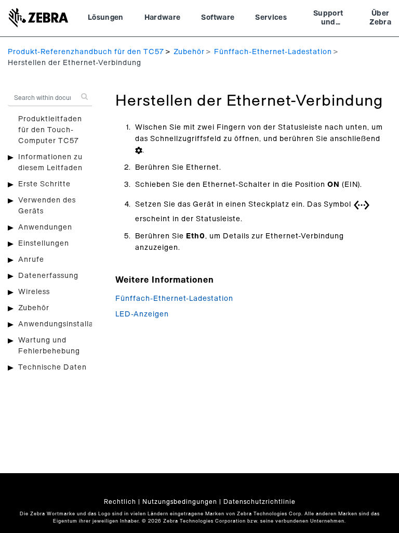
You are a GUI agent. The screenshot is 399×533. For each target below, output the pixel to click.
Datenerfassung (48, 276)
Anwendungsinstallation (63, 324)
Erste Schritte (44, 184)
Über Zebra (380, 18)
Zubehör (189, 52)
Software (217, 17)
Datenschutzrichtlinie (259, 502)
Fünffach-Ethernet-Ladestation (273, 52)
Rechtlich (120, 502)
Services (271, 17)
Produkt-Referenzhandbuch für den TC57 (86, 52)
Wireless (34, 292)
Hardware (162, 17)
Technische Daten (52, 367)
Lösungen (106, 17)
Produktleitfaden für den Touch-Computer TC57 (50, 130)
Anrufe (31, 259)
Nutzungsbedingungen (179, 502)
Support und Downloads (328, 19)
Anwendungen (45, 227)
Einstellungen (43, 243)
